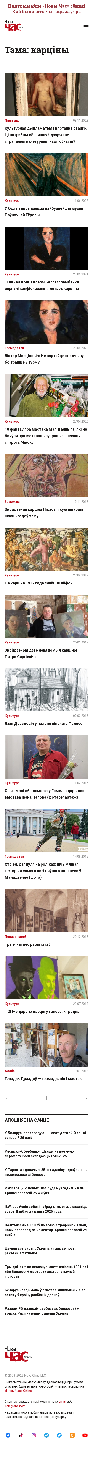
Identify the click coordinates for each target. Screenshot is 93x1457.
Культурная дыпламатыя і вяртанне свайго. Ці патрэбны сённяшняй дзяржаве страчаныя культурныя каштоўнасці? (46, 135)
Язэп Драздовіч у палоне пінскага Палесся (45, 723)
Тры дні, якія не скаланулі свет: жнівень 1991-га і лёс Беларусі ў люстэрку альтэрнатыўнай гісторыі (46, 1271)
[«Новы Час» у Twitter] (59, 1435)
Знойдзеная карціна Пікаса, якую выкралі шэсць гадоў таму (44, 512)
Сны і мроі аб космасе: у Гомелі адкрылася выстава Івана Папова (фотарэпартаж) (46, 793)
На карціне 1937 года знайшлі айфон (39, 583)
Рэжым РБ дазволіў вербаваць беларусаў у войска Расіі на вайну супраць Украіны (42, 1311)
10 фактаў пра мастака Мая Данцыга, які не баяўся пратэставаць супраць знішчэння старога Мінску (46, 436)
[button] (86, 25)
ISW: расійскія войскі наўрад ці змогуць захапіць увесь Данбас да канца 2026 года (46, 1209)
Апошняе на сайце (27, 1120)
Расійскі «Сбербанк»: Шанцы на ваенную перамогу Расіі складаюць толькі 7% (39, 1153)
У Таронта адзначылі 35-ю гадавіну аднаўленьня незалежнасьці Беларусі (46, 1172)
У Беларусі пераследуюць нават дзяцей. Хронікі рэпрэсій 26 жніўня (45, 1135)
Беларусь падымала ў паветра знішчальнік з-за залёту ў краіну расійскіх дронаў (45, 1292)
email (62, 1402)
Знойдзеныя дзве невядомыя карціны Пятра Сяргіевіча (41, 653)
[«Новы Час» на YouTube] (85, 1435)
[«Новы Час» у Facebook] (8, 1435)
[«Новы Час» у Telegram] (46, 1435)
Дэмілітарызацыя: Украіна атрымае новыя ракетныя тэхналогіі (41, 1250)
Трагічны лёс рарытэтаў (27, 944)
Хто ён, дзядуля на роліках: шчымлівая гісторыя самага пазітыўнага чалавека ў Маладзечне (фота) (43, 871)
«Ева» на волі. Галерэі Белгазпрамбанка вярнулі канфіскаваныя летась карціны (42, 285)
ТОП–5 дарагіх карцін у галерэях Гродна (42, 1011)
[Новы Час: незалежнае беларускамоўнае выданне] (25, 25)
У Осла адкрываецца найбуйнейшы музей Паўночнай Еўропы (44, 211)
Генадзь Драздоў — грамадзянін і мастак (43, 1078)
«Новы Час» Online (18, 1391)
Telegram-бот (15, 1406)
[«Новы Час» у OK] (72, 1435)
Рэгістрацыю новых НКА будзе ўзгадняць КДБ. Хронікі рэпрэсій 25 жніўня (45, 1190)
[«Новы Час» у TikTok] (21, 1435)
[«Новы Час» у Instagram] (33, 1435)
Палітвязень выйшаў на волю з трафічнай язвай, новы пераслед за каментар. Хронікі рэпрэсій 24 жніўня (46, 1230)
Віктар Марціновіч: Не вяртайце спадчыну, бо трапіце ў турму (45, 358)
